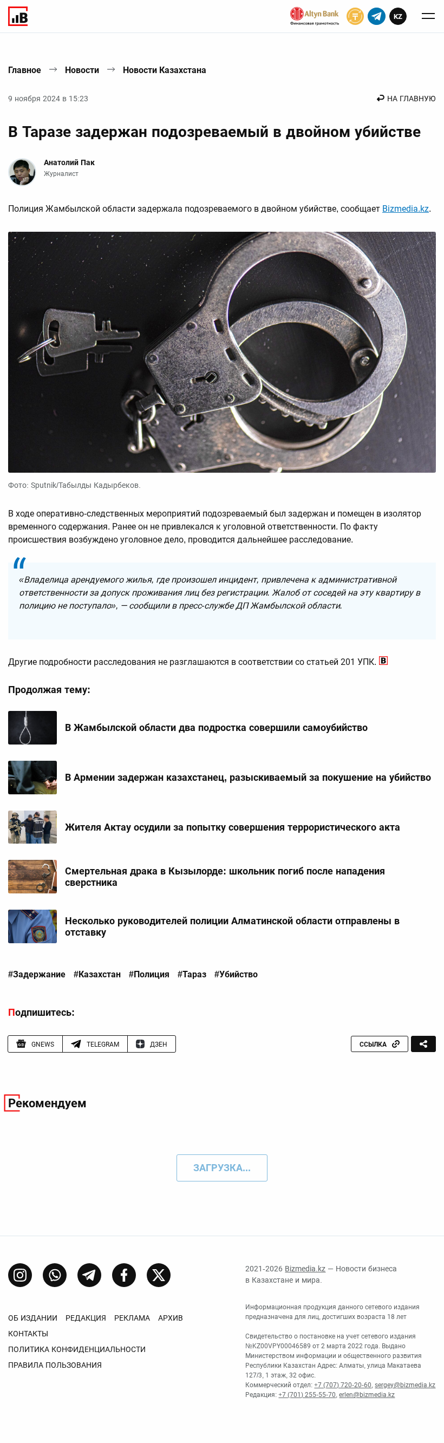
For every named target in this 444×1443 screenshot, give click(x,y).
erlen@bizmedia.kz (367, 1395)
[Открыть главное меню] (428, 16)
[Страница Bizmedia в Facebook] (124, 1275)
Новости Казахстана (164, 70)
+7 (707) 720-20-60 (342, 1385)
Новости (82, 70)
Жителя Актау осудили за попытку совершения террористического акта (232, 827)
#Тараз (192, 974)
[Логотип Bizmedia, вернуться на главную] (18, 16)
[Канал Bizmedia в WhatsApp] (55, 1275)
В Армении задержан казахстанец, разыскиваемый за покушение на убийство (248, 777)
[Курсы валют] (355, 16)
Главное (24, 70)
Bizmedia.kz (405, 209)
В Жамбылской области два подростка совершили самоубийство (216, 727)
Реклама (132, 1318)
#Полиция (149, 974)
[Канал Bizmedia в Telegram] (89, 1275)
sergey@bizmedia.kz (405, 1385)
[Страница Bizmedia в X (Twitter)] (159, 1275)
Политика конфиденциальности (77, 1349)
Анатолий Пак (69, 162)
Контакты (28, 1333)
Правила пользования (55, 1365)
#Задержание (37, 974)
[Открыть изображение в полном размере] (222, 352)
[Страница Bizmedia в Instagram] (20, 1275)
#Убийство (236, 974)
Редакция (86, 1318)
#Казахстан (97, 974)
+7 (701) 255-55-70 (307, 1395)
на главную (411, 98)
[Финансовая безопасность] (314, 16)
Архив (170, 1318)
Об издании (32, 1318)
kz (398, 16)
